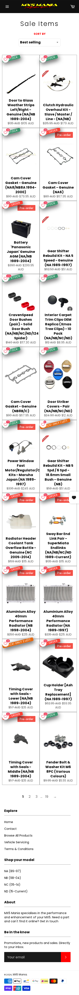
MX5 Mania (20, 974)
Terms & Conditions (18, 849)
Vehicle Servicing (16, 842)
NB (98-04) (12, 878)
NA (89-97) (12, 871)
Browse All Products (18, 835)
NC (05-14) (12, 884)
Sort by (40, 34)
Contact (10, 829)
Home (8, 822)
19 (46, 796)
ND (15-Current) (16, 891)
